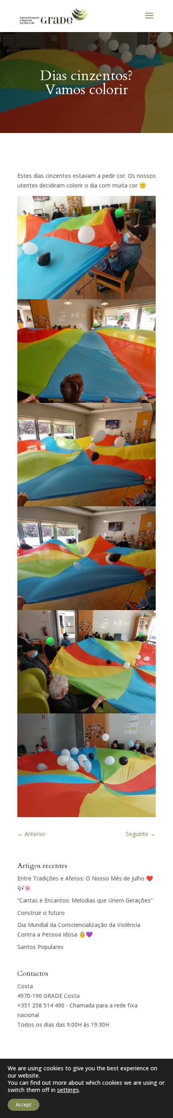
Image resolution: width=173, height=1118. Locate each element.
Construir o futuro (41, 913)
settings (68, 1090)
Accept (23, 1104)
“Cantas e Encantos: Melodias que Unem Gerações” (84, 900)
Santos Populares (40, 947)
